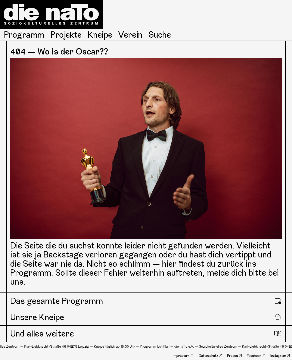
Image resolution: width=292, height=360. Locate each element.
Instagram (278, 356)
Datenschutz (208, 356)
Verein (130, 35)
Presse (232, 356)
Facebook (254, 356)
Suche (160, 35)
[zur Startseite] (51, 14)
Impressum (181, 356)
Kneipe (100, 35)
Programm (24, 35)
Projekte (66, 35)
